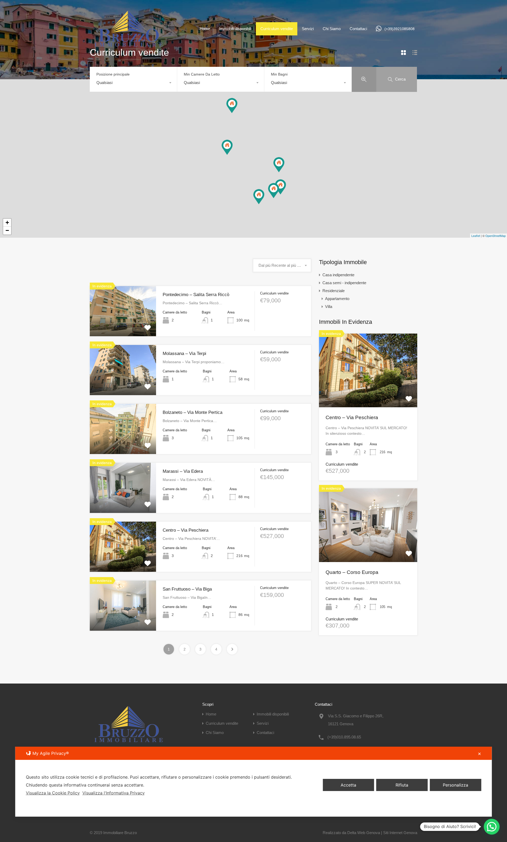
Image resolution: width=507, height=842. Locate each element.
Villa (328, 306)
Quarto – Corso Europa (352, 572)
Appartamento (337, 298)
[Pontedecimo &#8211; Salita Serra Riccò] (231, 105)
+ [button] (7, 222)
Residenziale (333, 290)
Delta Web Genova (363, 832)
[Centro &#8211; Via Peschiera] (258, 196)
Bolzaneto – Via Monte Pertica (192, 412)
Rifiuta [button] (402, 785)
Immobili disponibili (235, 28)
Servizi (308, 28)
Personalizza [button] (455, 785)
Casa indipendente (338, 275)
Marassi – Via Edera (183, 471)
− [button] (7, 230)
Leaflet (475, 235)
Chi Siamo (332, 28)
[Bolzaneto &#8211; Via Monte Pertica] (227, 147)
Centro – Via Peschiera (185, 530)
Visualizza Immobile (122, 326)
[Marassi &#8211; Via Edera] (280, 186)
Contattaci (358, 28)
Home (205, 28)
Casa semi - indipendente (344, 282)
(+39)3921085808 (399, 29)
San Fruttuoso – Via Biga (187, 589)
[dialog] (253, 782)
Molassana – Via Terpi (184, 353)
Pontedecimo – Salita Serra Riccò (196, 294)
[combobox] (133, 82)
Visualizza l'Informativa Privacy (113, 793)
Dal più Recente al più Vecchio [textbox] (282, 265)
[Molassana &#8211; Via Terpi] (278, 164)
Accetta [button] (348, 785)
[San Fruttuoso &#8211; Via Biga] (273, 190)
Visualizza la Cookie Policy (53, 793)
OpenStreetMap (495, 235)
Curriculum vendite (276, 28)
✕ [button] (479, 753)
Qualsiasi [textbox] (104, 82)
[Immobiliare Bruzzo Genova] (129, 48)
